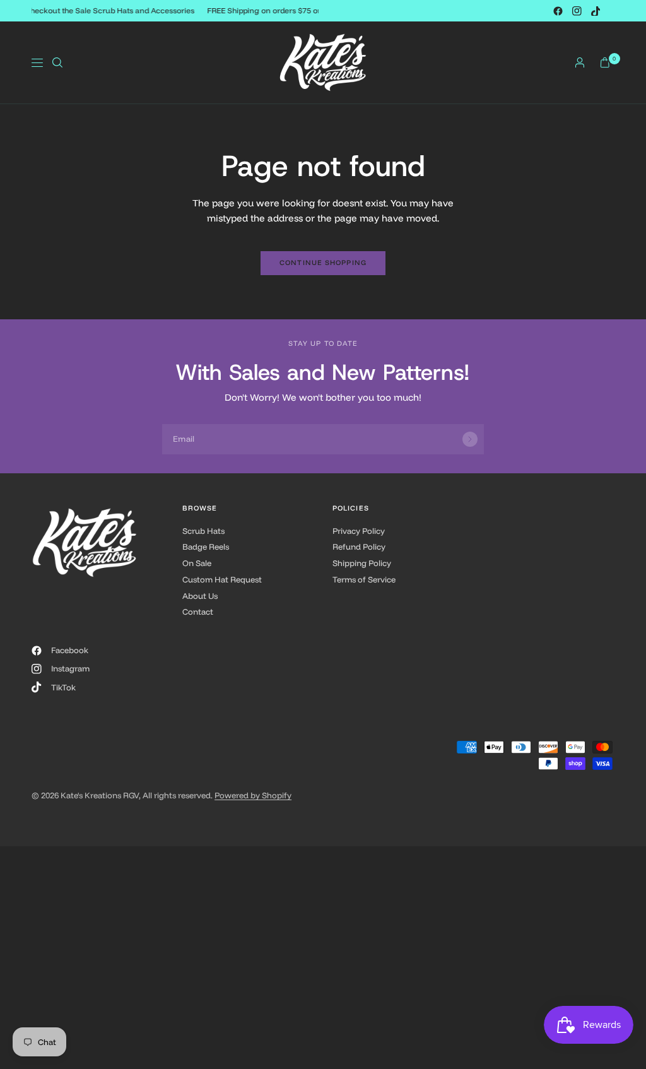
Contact (197, 611)
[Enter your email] (470, 439)
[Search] (57, 62)
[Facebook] (557, 10)
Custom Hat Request (222, 579)
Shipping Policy (361, 563)
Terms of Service (364, 579)
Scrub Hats (203, 531)
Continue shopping (323, 262)
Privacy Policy (358, 531)
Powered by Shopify (252, 795)
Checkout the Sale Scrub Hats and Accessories (111, 10)
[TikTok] (595, 10)
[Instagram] (576, 10)
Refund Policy (358, 546)
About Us (200, 596)
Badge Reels (205, 546)
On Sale (196, 563)
